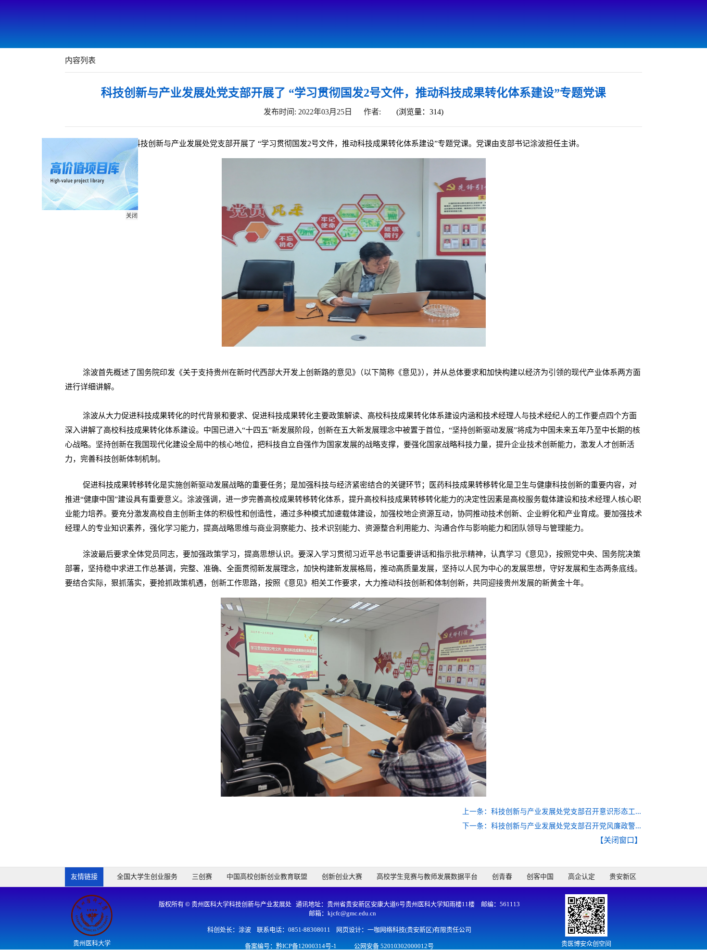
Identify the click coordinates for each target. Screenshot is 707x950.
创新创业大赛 (342, 876)
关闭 (136, 220)
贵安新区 (622, 876)
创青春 (502, 876)
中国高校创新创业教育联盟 (267, 876)
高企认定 (581, 876)
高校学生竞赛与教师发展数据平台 (427, 876)
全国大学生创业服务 (147, 876)
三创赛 (202, 876)
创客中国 (540, 876)
